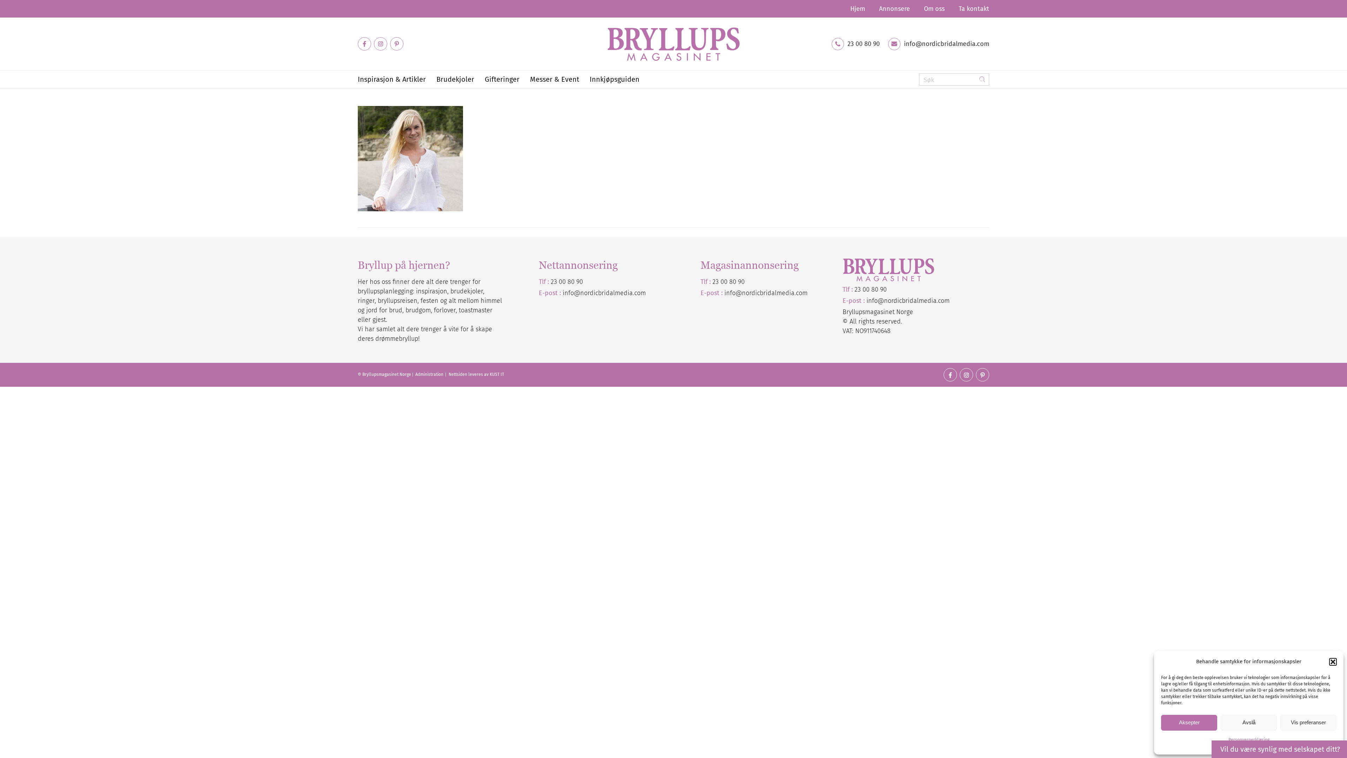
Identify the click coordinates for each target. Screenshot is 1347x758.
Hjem (857, 9)
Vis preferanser (1308, 722)
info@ (733, 293)
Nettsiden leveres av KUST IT (476, 374)
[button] (1332, 661)
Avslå (1248, 722)
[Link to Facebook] (364, 44)
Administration (429, 374)
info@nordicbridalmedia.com (946, 44)
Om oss (934, 9)
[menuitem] (857, 9)
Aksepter (1189, 722)
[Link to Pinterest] (396, 44)
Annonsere (894, 9)
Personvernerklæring (1248, 739)
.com (801, 293)
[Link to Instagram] (380, 44)
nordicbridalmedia (768, 293)
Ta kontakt (974, 9)
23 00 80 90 (863, 44)
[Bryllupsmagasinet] (673, 44)
